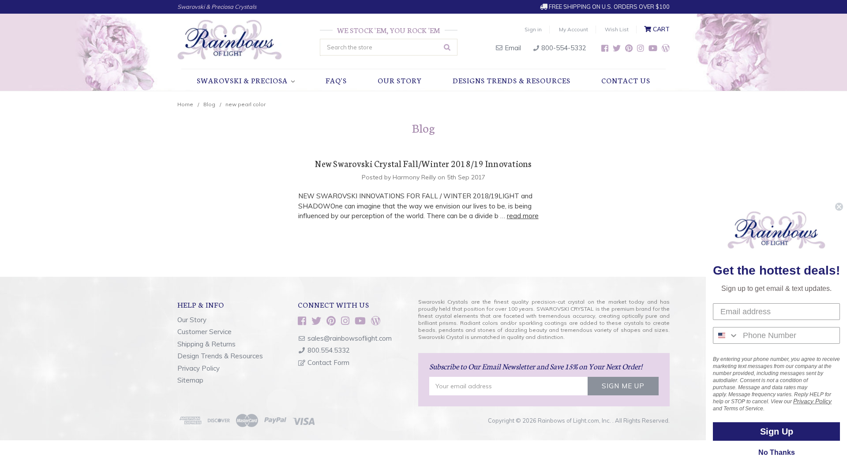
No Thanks (776, 452)
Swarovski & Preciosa (243, 80)
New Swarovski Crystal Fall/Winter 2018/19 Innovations (423, 163)
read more (523, 216)
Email (512, 48)
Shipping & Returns (206, 344)
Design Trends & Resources (220, 356)
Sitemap (190, 380)
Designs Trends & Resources (511, 80)
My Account (573, 29)
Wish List (617, 29)
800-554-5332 (563, 48)
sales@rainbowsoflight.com (349, 338)
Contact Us (625, 80)
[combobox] (725, 335)
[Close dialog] (839, 206)
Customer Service (204, 331)
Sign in (533, 29)
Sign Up (776, 431)
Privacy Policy (198, 368)
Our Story (400, 80)
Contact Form (328, 362)
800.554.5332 (328, 350)
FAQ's (336, 80)
